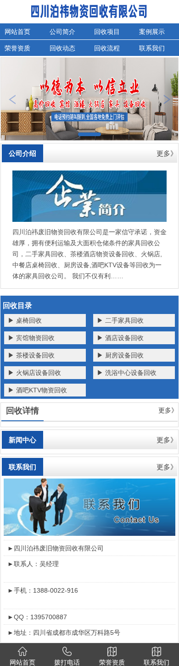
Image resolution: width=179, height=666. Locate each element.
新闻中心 (22, 440)
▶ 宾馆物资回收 (31, 337)
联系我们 (22, 467)
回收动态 (62, 48)
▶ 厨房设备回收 (120, 355)
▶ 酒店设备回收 (120, 337)
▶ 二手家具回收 (120, 320)
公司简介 (62, 31)
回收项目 (107, 31)
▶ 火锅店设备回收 (34, 372)
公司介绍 (22, 153)
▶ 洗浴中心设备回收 (127, 372)
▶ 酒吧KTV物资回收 (37, 390)
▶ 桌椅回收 (25, 320)
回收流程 (107, 48)
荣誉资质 (17, 48)
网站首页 (17, 31)
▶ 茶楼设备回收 (31, 355)
